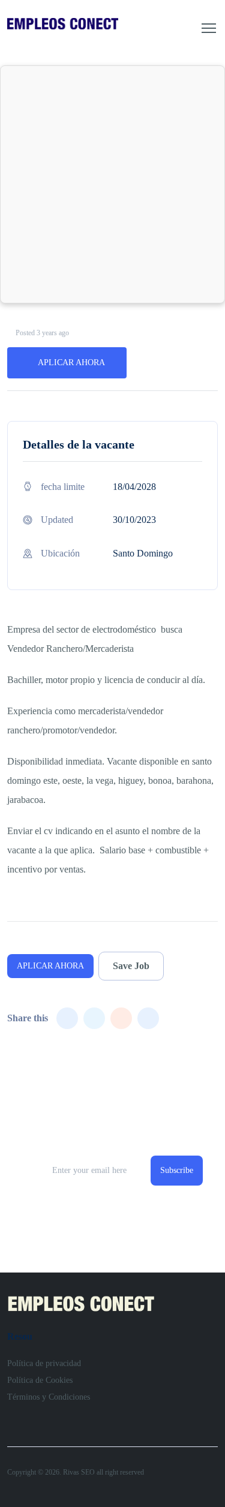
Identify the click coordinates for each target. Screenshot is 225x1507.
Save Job (131, 966)
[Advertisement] (112, 184)
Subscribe (176, 1170)
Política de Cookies (40, 1380)
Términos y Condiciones (48, 1396)
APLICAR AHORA (71, 362)
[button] (209, 28)
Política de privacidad (44, 1363)
